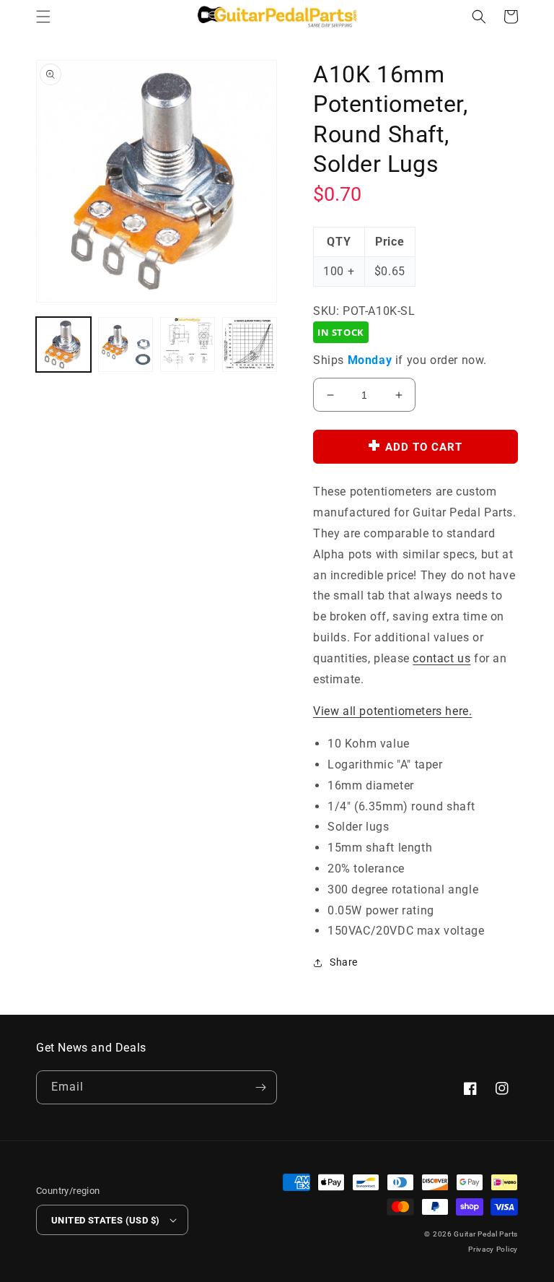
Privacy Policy (493, 1249)
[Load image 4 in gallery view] (249, 344)
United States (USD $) (105, 1220)
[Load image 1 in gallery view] (63, 344)
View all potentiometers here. (392, 711)
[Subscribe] (260, 1087)
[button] (43, 17)
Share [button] (344, 962)
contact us (441, 658)
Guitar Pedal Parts (486, 1234)
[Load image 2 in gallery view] (125, 344)
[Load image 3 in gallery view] (187, 344)
